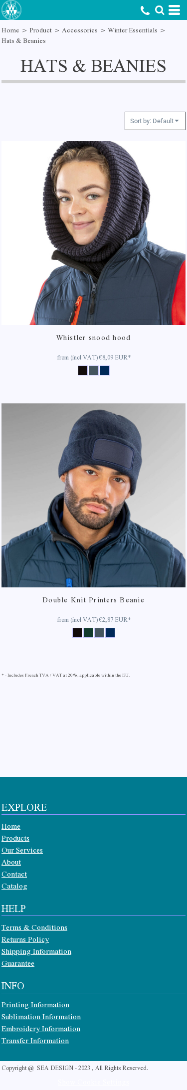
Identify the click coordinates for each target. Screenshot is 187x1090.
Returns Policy (25, 939)
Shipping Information (36, 951)
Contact (14, 874)
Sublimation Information (41, 1016)
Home (10, 29)
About (11, 862)
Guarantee (17, 963)
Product (40, 29)
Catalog (14, 886)
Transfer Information (35, 1040)
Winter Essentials (133, 29)
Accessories (80, 29)
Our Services (22, 850)
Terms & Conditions (34, 927)
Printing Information (35, 1004)
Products (15, 838)
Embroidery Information (40, 1028)
